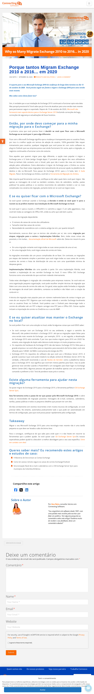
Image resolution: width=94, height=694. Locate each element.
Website (11, 621)
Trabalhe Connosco (78, 669)
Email (10, 609)
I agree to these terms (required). (20, 643)
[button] (89, 3)
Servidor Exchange (13, 543)
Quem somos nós (14, 669)
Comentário (15, 565)
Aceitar (42, 690)
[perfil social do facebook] (15, 490)
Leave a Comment (63, 77)
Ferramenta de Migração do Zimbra (64, 174)
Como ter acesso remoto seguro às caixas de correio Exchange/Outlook (42, 462)
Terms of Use (21, 637)
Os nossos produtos (35, 669)
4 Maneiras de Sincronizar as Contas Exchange (32, 458)
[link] (55, 504)
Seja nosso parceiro (57, 669)
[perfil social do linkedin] (26, 490)
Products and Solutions (45, 77)
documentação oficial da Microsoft (42, 239)
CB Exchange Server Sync (65, 436)
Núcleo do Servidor (55, 360)
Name (11, 596)
